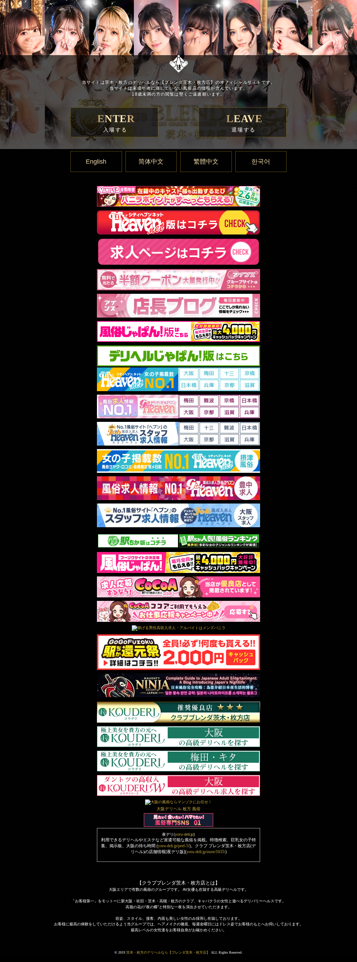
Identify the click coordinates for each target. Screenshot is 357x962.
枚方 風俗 (191, 808)
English (96, 161)
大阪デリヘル (169, 808)
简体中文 (151, 161)
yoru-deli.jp (184, 834)
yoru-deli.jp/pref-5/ (173, 845)
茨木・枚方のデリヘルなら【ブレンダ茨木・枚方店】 (168, 952)
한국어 (260, 161)
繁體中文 (206, 161)
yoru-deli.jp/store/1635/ (206, 851)
